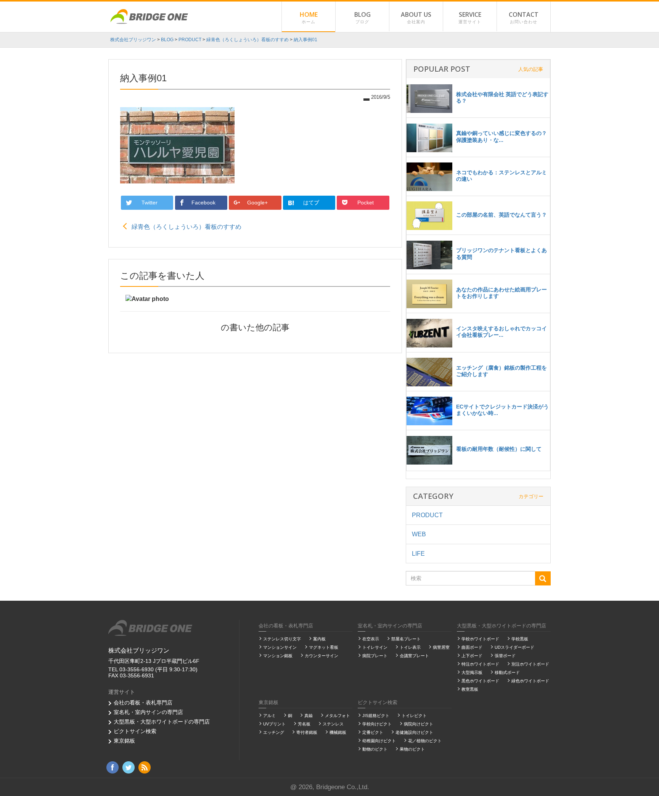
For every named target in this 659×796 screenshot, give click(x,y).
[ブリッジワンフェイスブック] (112, 767)
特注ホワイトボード (480, 664)
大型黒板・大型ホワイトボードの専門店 (162, 722)
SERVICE (469, 17)
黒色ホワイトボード (480, 681)
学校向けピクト (377, 724)
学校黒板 (519, 639)
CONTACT (523, 17)
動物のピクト (374, 749)
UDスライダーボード (514, 647)
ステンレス (333, 724)
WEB (419, 534)
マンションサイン (280, 647)
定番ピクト (372, 732)
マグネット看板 (323, 647)
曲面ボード (471, 647)
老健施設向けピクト (414, 732)
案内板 (319, 639)
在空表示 (370, 639)
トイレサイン (374, 647)
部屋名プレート (406, 639)
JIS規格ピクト (375, 715)
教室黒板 (469, 689)
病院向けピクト (418, 724)
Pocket (366, 202)
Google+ (258, 202)
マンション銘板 (278, 655)
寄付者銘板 (306, 732)
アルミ (269, 715)
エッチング (273, 732)
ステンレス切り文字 (282, 639)
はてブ (312, 202)
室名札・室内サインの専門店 (148, 712)
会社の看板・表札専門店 (143, 703)
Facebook (204, 202)
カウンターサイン (321, 655)
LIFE (418, 553)
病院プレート (374, 655)
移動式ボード (507, 672)
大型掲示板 (471, 672)
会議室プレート (414, 655)
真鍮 (308, 715)
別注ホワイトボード (530, 664)
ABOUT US (416, 17)
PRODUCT (427, 515)
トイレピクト (414, 715)
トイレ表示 (410, 647)
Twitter (150, 202)
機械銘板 (338, 732)
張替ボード (505, 655)
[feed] (144, 767)
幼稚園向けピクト (379, 740)
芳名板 (304, 724)
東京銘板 (124, 741)
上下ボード (471, 655)
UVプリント (274, 724)
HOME (309, 17)
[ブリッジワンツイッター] (128, 767)
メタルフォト (337, 715)
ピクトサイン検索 (135, 731)
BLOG (362, 17)
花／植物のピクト (425, 740)
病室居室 (441, 647)
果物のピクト (412, 749)
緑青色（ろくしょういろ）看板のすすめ (186, 227)
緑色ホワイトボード (530, 681)
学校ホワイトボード (480, 639)
